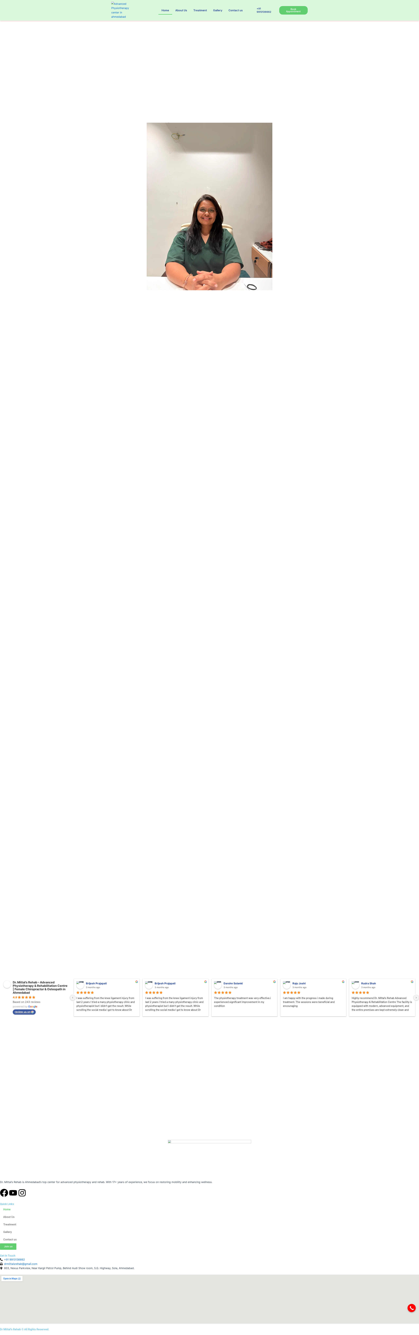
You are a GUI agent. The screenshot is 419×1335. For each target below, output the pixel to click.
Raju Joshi (299, 983)
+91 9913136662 (264, 10)
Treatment (200, 10)
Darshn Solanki (233, 983)
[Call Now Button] (412, 1308)
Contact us (235, 10)
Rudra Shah (368, 983)
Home (165, 10)
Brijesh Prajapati (96, 983)
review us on (22, 1011)
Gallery (217, 10)
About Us (181, 10)
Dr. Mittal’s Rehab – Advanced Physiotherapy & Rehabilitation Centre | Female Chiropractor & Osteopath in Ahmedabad (40, 987)
